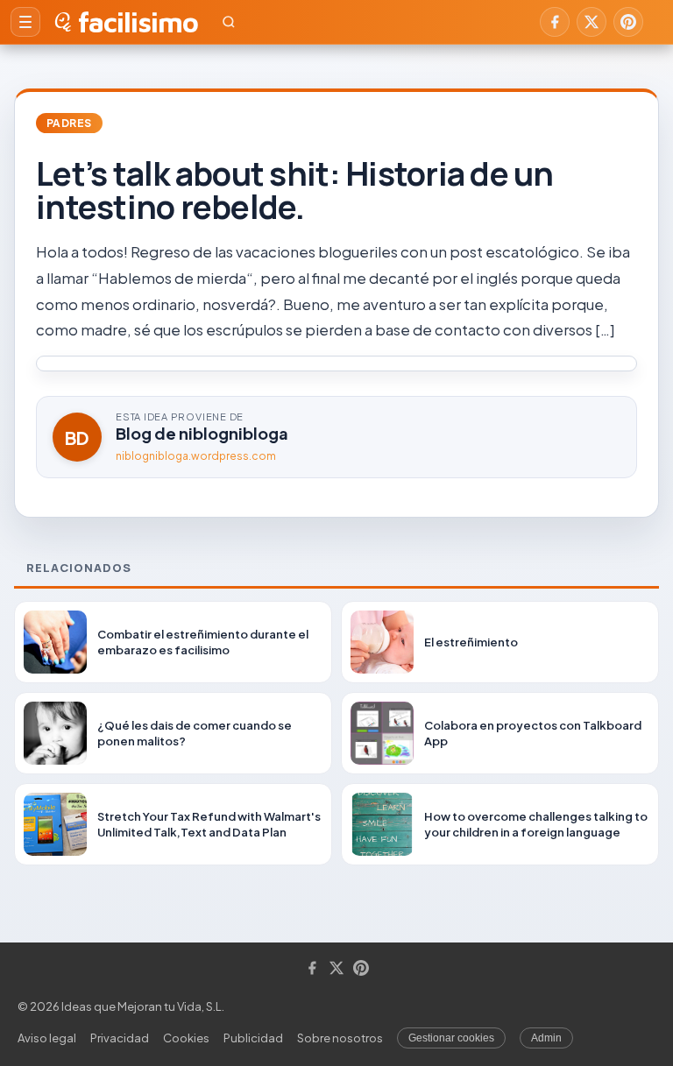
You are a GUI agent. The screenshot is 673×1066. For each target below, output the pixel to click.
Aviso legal (47, 1038)
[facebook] (555, 22)
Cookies (186, 1038)
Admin (546, 1038)
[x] (591, 22)
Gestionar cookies (451, 1038)
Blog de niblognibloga (202, 433)
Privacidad (119, 1038)
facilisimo (138, 22)
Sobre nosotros (340, 1038)
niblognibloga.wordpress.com (196, 455)
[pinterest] (628, 22)
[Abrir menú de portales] (25, 22)
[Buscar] (228, 22)
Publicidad (253, 1038)
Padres (69, 123)
